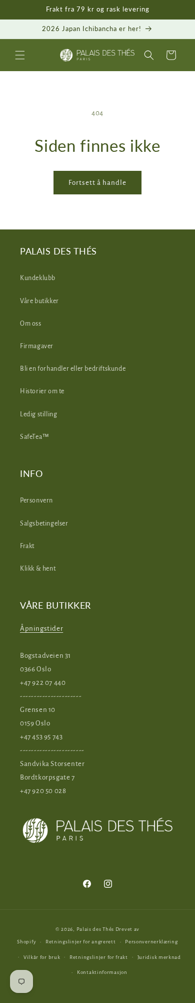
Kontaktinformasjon (102, 972)
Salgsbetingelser (44, 523)
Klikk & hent (38, 568)
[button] (20, 55)
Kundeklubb (38, 278)
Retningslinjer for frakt (99, 957)
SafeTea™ (35, 436)
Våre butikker (39, 301)
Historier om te (42, 391)
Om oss (31, 323)
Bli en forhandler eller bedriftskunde (73, 368)
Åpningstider (41, 628)
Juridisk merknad (159, 957)
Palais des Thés (95, 929)
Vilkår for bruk (42, 957)
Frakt (27, 546)
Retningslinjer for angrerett (81, 941)
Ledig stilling (38, 414)
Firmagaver (37, 346)
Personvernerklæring (151, 941)
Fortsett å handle (97, 182)
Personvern (36, 500)
